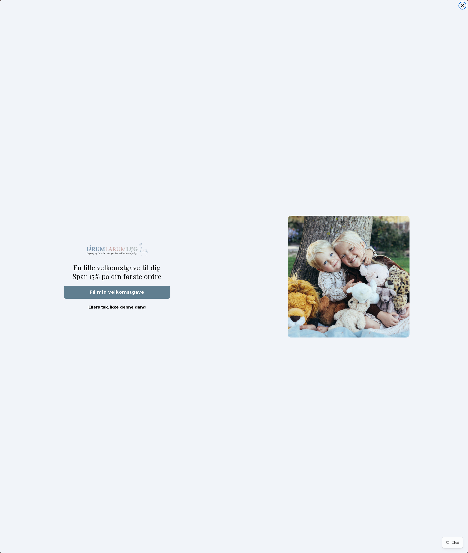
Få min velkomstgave (117, 292)
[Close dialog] (462, 5)
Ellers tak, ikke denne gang (117, 307)
